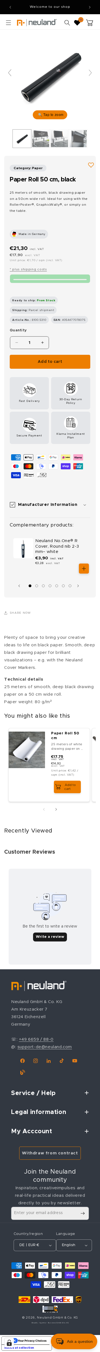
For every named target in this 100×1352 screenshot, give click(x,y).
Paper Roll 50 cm (65, 736)
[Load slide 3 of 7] (43, 585)
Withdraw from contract (50, 1153)
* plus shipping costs (28, 269)
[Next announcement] (90, 7)
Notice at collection (19, 1347)
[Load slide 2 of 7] (36, 585)
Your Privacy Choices (32, 1340)
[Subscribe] (82, 1213)
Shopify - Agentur (39, 1323)
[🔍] (50, 75)
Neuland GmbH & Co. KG (57, 1317)
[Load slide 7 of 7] (70, 585)
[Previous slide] (9, 72)
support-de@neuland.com (45, 1047)
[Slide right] (79, 586)
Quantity (18, 330)
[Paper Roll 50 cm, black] (21, 138)
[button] (8, 22)
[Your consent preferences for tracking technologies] (9, 1343)
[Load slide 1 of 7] (30, 585)
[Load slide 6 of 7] (63, 585)
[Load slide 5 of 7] (56, 585)
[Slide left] (20, 586)
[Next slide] (90, 72)
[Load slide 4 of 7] (50, 585)
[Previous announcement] (10, 7)
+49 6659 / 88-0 (36, 1039)
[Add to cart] (84, 569)
